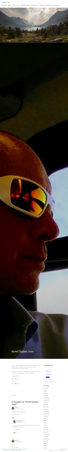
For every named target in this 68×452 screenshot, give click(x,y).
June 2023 (45, 445)
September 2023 (46, 438)
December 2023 (46, 434)
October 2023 (45, 436)
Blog (6, 5)
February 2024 (45, 429)
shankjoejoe (19, 420)
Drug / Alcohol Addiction (25, 5)
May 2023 (45, 447)
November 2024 (46, 413)
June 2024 (45, 420)
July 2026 (45, 390)
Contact (17, 5)
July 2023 (45, 443)
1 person (17, 414)
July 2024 (45, 418)
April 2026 (45, 393)
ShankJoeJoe (5, 2)
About (14, 5)
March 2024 (45, 427)
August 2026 (45, 388)
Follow (48, 377)
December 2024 (46, 411)
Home (2, 5)
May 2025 (45, 402)
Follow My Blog (48, 365)
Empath (9, 5)
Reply (13, 417)
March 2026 (45, 395)
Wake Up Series (50, 5)
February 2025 (45, 406)
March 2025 (45, 404)
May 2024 (45, 422)
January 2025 (45, 409)
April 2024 (45, 425)
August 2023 (45, 441)
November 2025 (46, 397)
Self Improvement (34, 5)
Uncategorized (56, 5)
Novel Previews (42, 5)
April (16, 407)
